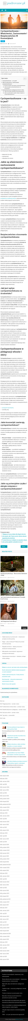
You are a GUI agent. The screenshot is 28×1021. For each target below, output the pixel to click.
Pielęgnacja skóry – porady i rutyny (10, 703)
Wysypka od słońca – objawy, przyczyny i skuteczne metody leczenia (12, 647)
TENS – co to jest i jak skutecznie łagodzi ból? (13, 1014)
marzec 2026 (5, 790)
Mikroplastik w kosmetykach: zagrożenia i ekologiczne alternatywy (12, 652)
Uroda (2, 41)
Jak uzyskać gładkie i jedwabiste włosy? (12, 542)
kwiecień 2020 (5, 950)
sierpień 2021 (5, 904)
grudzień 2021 (5, 893)
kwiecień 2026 (5, 787)
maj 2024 (4, 836)
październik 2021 (6, 899)
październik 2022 (6, 864)
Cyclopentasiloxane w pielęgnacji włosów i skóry (13, 90)
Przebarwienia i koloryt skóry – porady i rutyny (13, 706)
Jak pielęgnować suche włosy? (9, 621)
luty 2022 (4, 887)
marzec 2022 (5, 884)
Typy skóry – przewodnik (8, 715)
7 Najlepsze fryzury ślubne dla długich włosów (14, 534)
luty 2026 (4, 793)
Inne (3, 701)
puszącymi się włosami (7, 407)
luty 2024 (4, 841)
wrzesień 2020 (5, 936)
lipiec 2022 (4, 873)
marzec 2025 (5, 824)
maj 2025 (4, 818)
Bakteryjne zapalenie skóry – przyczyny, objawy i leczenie (24, 546)
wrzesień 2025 (5, 807)
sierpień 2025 (5, 810)
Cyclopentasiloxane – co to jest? (9, 80)
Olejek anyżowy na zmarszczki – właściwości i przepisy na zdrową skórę (13, 638)
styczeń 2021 (5, 925)
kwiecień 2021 (5, 916)
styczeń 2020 (5, 959)
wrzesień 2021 (5, 902)
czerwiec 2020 (5, 945)
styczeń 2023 (5, 856)
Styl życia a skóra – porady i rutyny (10, 712)
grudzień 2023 (5, 847)
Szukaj (2, 625)
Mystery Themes (19, 1019)
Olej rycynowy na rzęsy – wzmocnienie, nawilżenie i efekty (14, 574)
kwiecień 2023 (5, 853)
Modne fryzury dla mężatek (9, 684)
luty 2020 (4, 956)
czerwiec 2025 (5, 815)
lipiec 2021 (4, 907)
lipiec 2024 (4, 833)
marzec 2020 (5, 953)
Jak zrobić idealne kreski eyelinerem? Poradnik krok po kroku (13, 598)
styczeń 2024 (5, 844)
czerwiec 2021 (5, 910)
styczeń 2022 (5, 890)
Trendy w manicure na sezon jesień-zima (12, 993)
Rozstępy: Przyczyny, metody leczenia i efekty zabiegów (5, 546)
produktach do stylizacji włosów (8, 198)
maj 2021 (4, 913)
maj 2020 (4, 948)
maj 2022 (4, 879)
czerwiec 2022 (5, 876)
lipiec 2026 (4, 778)
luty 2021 (4, 922)
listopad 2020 (5, 930)
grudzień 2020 (5, 927)
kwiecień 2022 (5, 881)
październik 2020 (6, 933)
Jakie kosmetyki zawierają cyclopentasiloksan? (14, 91)
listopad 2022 (5, 861)
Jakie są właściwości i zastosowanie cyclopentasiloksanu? (10, 83)
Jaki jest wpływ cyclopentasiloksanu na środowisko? (13, 87)
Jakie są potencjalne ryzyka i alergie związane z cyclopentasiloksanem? (15, 93)
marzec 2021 (5, 919)
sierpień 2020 (5, 939)
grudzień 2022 (5, 859)
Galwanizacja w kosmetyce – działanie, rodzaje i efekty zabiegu (14, 657)
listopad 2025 (5, 801)
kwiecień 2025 (5, 821)
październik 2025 (6, 804)
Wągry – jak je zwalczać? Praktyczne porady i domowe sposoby (13, 642)
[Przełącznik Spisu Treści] (24, 78)
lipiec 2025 (4, 813)
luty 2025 (4, 827)
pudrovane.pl (12, 43)
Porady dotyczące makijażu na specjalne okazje (14, 540)
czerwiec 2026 (5, 781)
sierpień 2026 (5, 775)
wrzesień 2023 (5, 850)
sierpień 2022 (5, 870)
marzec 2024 (5, 838)
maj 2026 (4, 784)
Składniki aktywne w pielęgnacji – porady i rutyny (14, 709)
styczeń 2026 (5, 795)
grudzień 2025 (5, 798)
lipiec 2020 (4, 942)
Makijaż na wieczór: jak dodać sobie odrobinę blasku (14, 667)
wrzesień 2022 (5, 867)
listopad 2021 (5, 896)
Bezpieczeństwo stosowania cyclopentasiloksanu (15, 85)
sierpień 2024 (5, 830)
